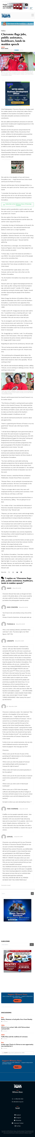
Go (31, 944)
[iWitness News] (17, 1086)
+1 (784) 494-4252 (18, 1099)
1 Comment (5, 1031)
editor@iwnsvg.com (18, 1102)
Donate (17, 1001)
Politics (3, 31)
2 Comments (5, 1021)
